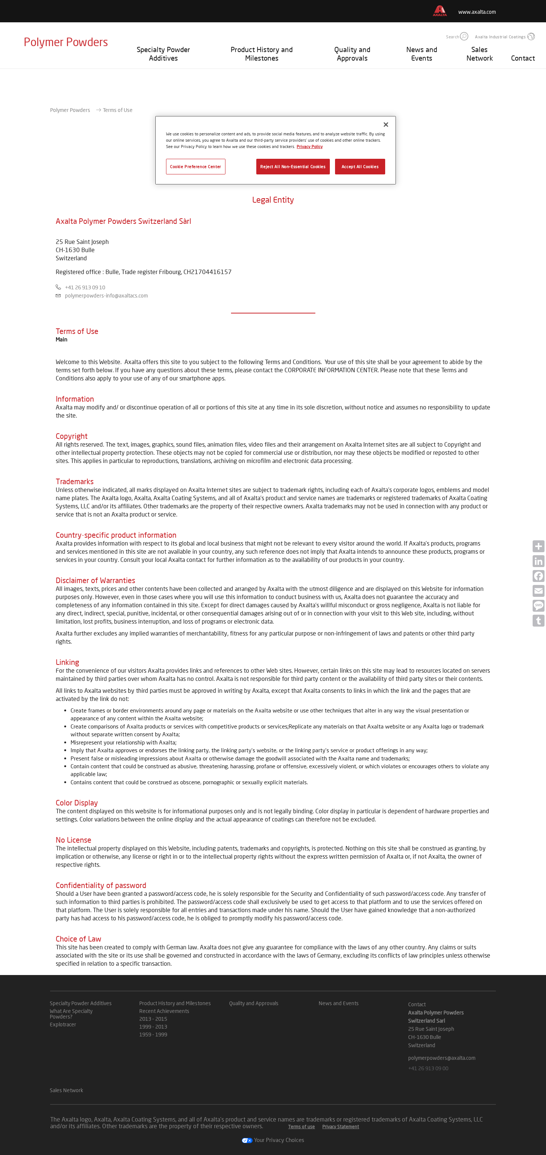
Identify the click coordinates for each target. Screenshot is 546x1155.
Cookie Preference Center (195, 166)
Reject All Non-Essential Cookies (292, 166)
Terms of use (301, 1126)
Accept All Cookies (360, 166)
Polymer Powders (70, 110)
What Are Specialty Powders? (71, 1013)
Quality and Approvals (352, 53)
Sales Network (480, 53)
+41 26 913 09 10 (85, 287)
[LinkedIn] (538, 561)
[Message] (538, 605)
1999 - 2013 (153, 1026)
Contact (523, 58)
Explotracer (63, 1024)
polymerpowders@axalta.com (441, 1058)
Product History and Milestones (262, 53)
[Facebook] (538, 576)
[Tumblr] (538, 620)
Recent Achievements (164, 1011)
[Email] (538, 590)
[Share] (538, 546)
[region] (275, 150)
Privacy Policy (310, 146)
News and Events (421, 53)
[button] (464, 36)
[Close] (386, 124)
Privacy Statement (340, 1126)
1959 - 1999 (153, 1034)
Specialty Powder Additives (163, 53)
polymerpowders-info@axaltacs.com (106, 295)
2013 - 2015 (153, 1019)
